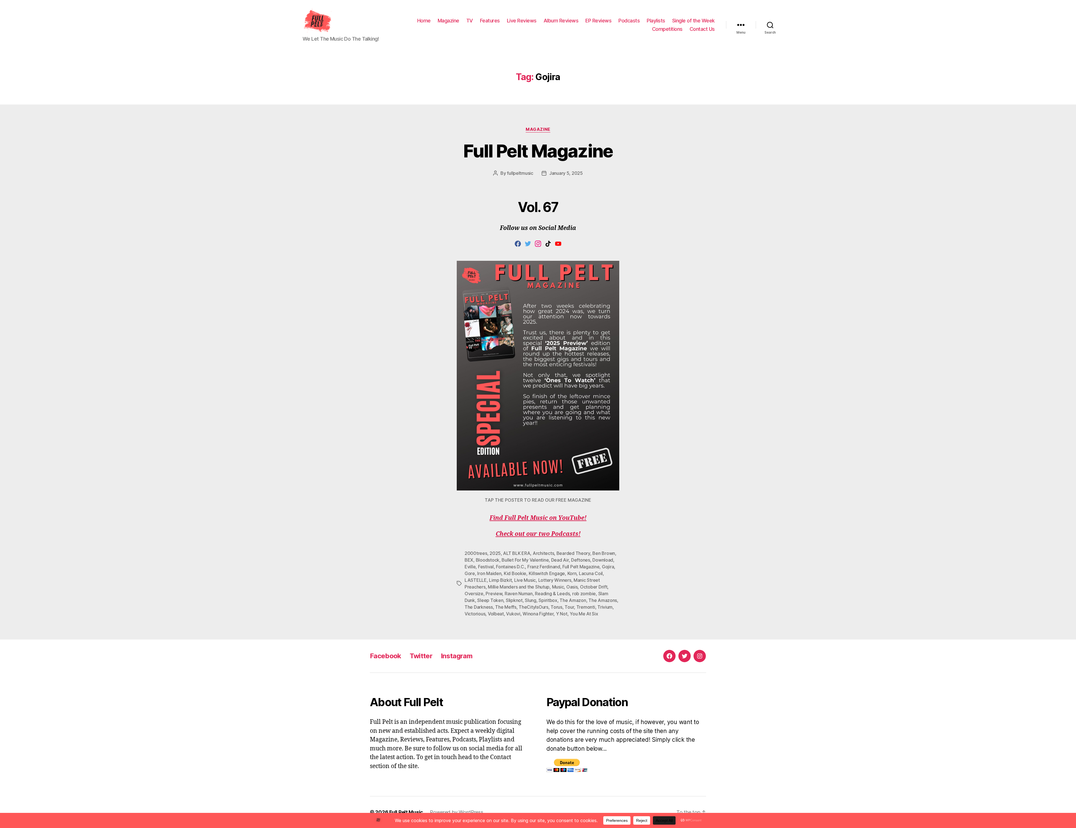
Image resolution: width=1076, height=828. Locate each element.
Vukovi (513, 614)
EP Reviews (598, 21)
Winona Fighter (538, 614)
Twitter (421, 656)
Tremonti (585, 607)
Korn (572, 573)
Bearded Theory (573, 553)
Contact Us (702, 29)
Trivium (605, 607)
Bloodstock (487, 560)
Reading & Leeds (552, 593)
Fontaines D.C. (510, 566)
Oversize (474, 593)
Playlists (656, 21)
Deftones (580, 560)
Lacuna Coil (591, 573)
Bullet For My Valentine (525, 560)
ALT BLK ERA (516, 553)
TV (469, 21)
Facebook (385, 656)
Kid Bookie (515, 573)
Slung (530, 600)
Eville (470, 566)
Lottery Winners (554, 580)
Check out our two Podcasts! (538, 534)
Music (558, 587)
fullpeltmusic (520, 173)
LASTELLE (476, 580)
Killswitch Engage (547, 573)
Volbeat (496, 614)
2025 (495, 553)
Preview (494, 593)
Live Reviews (522, 21)
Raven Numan (519, 593)
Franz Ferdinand (543, 566)
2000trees (476, 553)
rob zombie (584, 593)
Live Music (525, 580)
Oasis (572, 587)
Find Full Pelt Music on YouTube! (538, 518)
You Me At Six (584, 614)
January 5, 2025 (566, 173)
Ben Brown (603, 553)
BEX (469, 560)
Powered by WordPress (456, 812)
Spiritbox (548, 600)
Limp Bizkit (500, 580)
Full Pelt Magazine (538, 151)
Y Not (561, 614)
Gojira (608, 566)
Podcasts (629, 21)
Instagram (456, 656)
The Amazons (602, 600)
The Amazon (573, 600)
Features (490, 21)
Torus (556, 607)
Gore (470, 573)
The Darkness (479, 607)
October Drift (593, 587)
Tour (569, 607)
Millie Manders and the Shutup (518, 587)
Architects (543, 553)
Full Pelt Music (406, 812)
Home (424, 21)
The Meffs (505, 607)
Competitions (667, 29)
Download (602, 560)
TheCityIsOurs (533, 607)
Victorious (475, 614)
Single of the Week (693, 21)
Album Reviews (561, 21)
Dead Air (560, 560)
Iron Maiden (489, 573)
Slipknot (514, 600)
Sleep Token (490, 600)
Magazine (448, 21)
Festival (486, 566)
